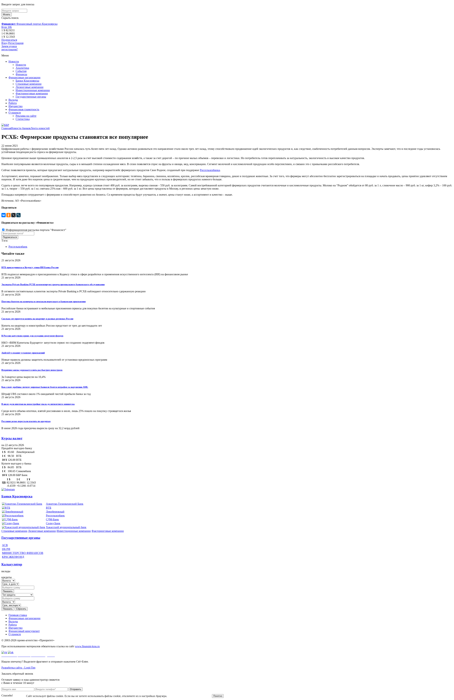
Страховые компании (28, 83)
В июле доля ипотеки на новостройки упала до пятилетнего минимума (38, 404)
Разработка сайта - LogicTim (18, 667)
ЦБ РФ (6, 549)
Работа (13, 103)
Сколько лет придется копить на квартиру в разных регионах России (37, 318)
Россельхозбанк (18, 246)
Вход (4, 43)
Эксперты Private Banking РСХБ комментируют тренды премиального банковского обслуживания (53, 284)
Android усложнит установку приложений (23, 352)
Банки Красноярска (27, 80)
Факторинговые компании (32, 93)
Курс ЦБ (6, 27)
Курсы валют (11, 438)
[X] (13, 215)
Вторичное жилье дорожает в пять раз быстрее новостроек (31, 370)
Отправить (75, 689)
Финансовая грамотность (24, 109)
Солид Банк (53, 523)
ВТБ (48, 507)
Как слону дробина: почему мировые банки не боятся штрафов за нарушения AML (44, 387)
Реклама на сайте (26, 115)
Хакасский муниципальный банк (66, 527)
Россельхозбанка (210, 170)
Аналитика (22, 67)
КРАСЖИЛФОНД (13, 556)
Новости (14, 61)
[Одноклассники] (8, 215)
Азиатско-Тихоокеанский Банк (64, 503)
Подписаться (9, 39)
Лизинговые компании (29, 87)
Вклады (13, 99)
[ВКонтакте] (3, 215)
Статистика (23, 119)
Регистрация (15, 43)
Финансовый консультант (24, 631)
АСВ (5, 545)
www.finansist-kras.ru (87, 646)
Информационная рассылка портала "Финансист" (35, 229)
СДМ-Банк (52, 519)
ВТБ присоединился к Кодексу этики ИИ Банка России (30, 267)
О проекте (15, 112)
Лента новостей (40, 128)
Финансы (21, 74)
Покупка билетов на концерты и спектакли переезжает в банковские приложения (43, 301)
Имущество (16, 106)
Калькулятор (11, 564)
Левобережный (55, 511)
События (21, 71)
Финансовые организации (24, 77)
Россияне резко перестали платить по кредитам (26, 421)
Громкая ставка (18, 615)
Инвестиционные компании (33, 90)
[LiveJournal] (18, 215)
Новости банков (21, 128)
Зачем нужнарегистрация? (9, 48)
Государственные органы (31, 96)
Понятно (217, 696)
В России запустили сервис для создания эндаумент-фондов (32, 335)
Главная (6, 128)
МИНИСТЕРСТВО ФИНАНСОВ (22, 552)
